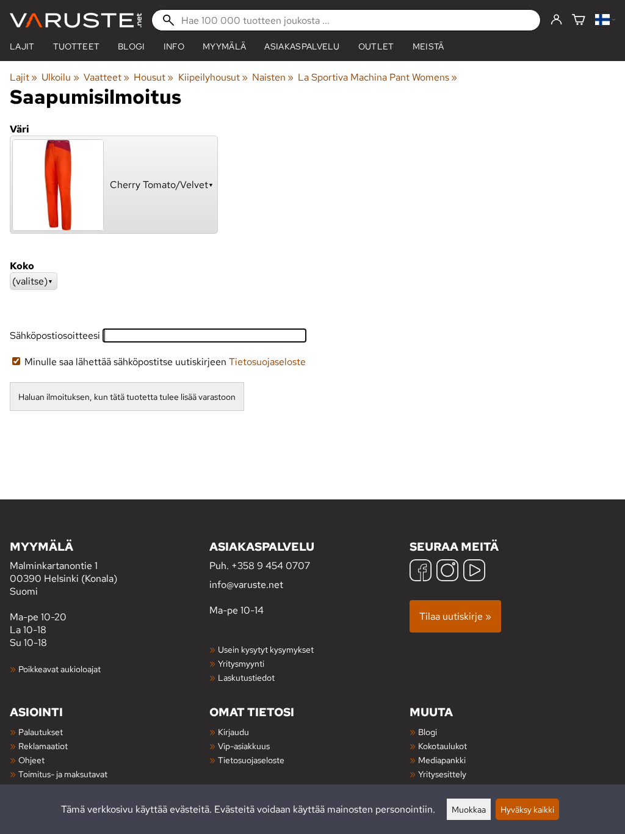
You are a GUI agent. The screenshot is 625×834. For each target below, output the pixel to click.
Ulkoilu (60, 77)
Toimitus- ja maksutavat (62, 774)
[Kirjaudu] (556, 20)
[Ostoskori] (578, 20)
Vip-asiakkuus (244, 746)
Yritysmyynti (241, 663)
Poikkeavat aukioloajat (59, 669)
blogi (131, 46)
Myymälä (224, 46)
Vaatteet (106, 77)
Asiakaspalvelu (301, 46)
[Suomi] (605, 20)
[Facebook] (421, 571)
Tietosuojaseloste (267, 361)
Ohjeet (31, 760)
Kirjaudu (233, 732)
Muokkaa (469, 809)
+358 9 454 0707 (270, 565)
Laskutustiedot (246, 677)
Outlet (376, 46)
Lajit (22, 46)
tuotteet (76, 46)
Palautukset (40, 732)
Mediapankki (442, 760)
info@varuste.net (246, 584)
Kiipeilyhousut (213, 77)
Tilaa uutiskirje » (455, 616)
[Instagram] (447, 571)
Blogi (427, 732)
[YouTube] (474, 571)
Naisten (273, 77)
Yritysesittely (442, 774)
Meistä (428, 46)
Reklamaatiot (43, 746)
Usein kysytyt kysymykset (266, 649)
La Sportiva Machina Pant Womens (377, 77)
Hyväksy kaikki (527, 809)
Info (174, 46)
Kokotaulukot (442, 746)
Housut (153, 77)
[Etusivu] (76, 20)
